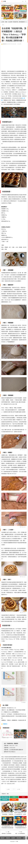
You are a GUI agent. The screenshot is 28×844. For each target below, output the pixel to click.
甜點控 (24, 118)
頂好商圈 (14, 799)
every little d (23, 188)
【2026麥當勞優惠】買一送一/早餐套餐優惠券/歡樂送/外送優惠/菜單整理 (20, 828)
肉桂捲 (23, 797)
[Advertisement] (14, 57)
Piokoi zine (23, 267)
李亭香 (14, 797)
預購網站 (5, 724)
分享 (19, 789)
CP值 (4, 1)
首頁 (3, 21)
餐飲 (6, 21)
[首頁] (26, 837)
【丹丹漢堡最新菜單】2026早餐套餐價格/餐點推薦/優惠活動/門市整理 (7, 828)
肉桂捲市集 (4, 799)
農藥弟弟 (5, 44)
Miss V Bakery (5, 797)
